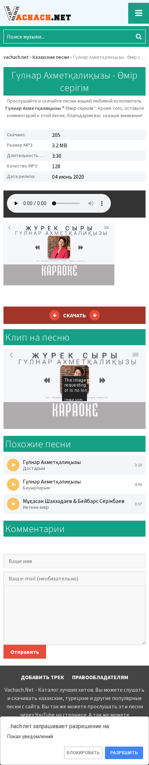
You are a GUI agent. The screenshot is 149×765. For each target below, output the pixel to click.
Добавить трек (42, 677)
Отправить (24, 651)
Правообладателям (100, 677)
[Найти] (139, 36)
